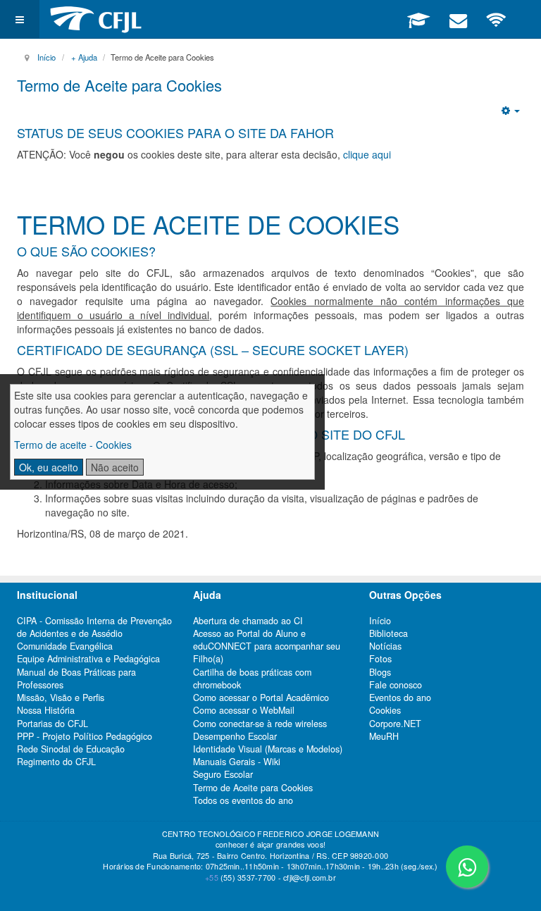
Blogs (380, 672)
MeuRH (384, 736)
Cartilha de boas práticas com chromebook (252, 678)
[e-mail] (457, 19)
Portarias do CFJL (52, 723)
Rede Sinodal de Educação (71, 749)
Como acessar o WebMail (243, 710)
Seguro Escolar (223, 774)
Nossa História (46, 710)
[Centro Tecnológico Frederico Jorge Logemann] (95, 19)
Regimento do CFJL (56, 761)
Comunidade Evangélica (65, 646)
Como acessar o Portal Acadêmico (261, 697)
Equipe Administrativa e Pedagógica (88, 658)
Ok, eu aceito (48, 467)
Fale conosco (395, 684)
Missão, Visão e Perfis (60, 697)
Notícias (385, 646)
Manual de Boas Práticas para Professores (76, 678)
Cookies (385, 710)
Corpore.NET (395, 723)
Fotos (380, 658)
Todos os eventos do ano (243, 800)
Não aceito (115, 467)
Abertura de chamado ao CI (248, 620)
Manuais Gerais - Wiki (236, 761)
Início (46, 57)
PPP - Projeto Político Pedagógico (84, 736)
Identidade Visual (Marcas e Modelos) (267, 749)
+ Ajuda (84, 57)
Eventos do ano (400, 697)
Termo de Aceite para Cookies (119, 85)
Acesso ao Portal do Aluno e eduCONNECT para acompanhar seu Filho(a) (266, 646)
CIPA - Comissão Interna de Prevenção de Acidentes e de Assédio (94, 627)
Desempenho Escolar (235, 736)
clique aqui (367, 154)
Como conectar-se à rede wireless (260, 723)
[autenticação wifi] (496, 19)
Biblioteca (388, 633)
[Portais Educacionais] (418, 19)
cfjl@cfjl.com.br (309, 877)
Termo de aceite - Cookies (73, 445)
